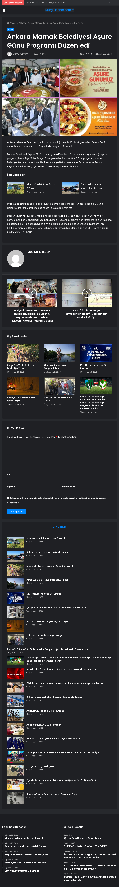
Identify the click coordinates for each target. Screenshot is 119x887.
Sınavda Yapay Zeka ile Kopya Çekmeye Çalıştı (52, 794)
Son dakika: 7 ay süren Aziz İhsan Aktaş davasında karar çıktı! (61, 669)
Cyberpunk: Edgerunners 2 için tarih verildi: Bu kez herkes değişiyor (63, 752)
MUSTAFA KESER (20, 54)
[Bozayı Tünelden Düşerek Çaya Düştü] (23, 386)
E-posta (11, 486)
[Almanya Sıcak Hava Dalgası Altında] (59, 353)
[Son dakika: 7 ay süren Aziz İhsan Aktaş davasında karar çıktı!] (15, 673)
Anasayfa (13, 23)
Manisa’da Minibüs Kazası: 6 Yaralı (45, 538)
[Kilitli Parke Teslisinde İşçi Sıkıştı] (59, 386)
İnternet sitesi (68, 486)
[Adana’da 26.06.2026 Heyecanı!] (15, 729)
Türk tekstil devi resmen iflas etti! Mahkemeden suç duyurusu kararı (64, 683)
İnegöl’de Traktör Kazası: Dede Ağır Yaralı (45, 2)
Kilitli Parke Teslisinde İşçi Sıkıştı (58, 399)
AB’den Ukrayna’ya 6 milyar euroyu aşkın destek (53, 738)
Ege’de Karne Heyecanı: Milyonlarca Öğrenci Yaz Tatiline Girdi (61, 780)
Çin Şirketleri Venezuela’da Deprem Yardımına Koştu (56, 607)
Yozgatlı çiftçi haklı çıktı (40, 766)
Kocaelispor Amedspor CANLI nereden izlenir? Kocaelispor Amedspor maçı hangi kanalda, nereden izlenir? (93, 402)
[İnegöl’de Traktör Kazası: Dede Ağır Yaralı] (23, 353)
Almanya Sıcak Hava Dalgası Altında (55, 367)
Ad (9, 474)
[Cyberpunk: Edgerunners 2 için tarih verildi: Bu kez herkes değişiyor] (15, 757)
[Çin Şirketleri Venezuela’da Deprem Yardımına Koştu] (15, 612)
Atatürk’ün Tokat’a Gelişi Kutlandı (45, 710)
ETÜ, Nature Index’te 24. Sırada (93, 367)
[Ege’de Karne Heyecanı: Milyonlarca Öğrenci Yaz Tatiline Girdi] (15, 784)
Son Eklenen (59, 526)
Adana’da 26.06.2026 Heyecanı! (44, 724)
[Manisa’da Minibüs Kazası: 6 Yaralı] (15, 188)
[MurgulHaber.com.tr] (59, 10)
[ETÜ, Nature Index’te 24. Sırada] (96, 353)
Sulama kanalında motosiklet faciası (47, 552)
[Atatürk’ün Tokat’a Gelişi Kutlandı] (15, 715)
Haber (23, 23)
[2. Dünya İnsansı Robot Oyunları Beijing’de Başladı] (15, 701)
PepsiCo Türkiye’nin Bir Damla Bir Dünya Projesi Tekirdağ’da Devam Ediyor (48, 649)
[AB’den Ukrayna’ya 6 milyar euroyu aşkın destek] (15, 743)
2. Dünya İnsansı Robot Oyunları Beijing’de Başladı (54, 697)
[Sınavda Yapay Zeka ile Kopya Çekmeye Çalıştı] (15, 798)
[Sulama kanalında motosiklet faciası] (70, 188)
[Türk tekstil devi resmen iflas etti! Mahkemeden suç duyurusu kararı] (15, 687)
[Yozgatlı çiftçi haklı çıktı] (15, 770)
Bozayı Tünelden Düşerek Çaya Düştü (21, 399)
